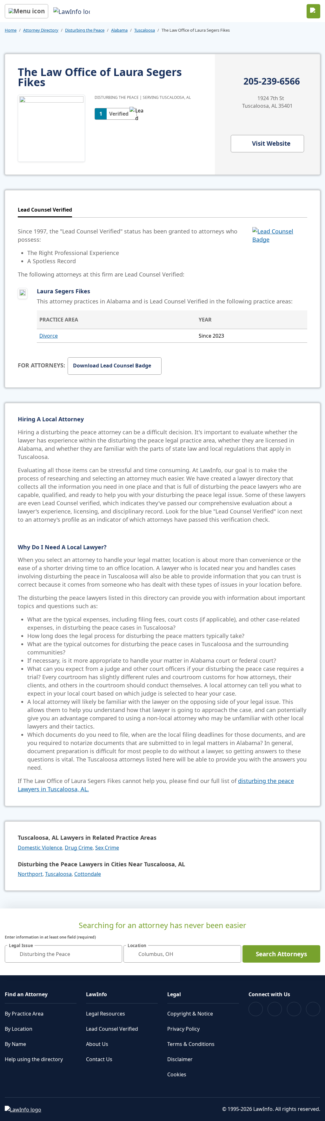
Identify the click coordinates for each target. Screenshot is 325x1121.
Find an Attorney (26, 994)
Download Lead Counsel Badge (112, 365)
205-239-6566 (271, 81)
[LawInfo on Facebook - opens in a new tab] (256, 1009)
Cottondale (87, 873)
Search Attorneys (281, 954)
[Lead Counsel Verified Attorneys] (279, 252)
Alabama (119, 30)
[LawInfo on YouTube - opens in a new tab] (294, 1009)
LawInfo (96, 994)
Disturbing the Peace (84, 30)
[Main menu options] (26, 11)
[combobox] (63, 954)
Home (11, 30)
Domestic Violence (40, 847)
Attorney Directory (40, 30)
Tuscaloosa (144, 30)
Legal (174, 994)
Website (271, 143)
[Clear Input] (114, 954)
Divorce (48, 335)
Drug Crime (79, 847)
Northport (30, 873)
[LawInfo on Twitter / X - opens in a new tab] (275, 1009)
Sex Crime (107, 847)
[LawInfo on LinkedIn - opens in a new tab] (313, 1009)
